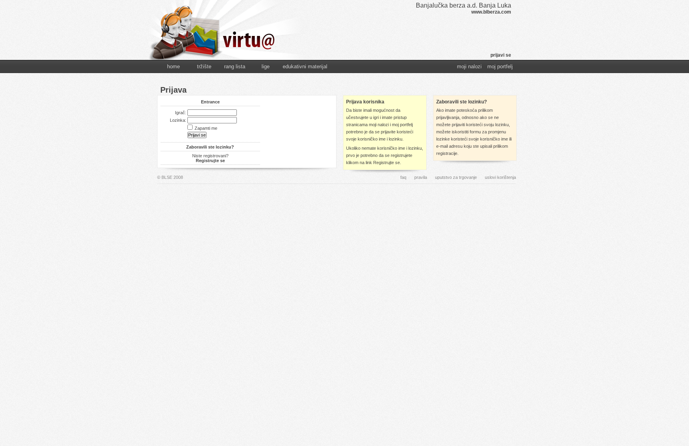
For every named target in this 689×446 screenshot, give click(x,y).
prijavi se (500, 55)
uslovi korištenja (500, 177)
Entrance (210, 101)
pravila (420, 177)
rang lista (234, 66)
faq (403, 177)
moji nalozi (469, 66)
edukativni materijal (305, 66)
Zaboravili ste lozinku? (210, 147)
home (173, 66)
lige (266, 66)
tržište (204, 66)
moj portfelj (500, 66)
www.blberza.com (491, 12)
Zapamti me (206, 128)
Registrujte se (210, 160)
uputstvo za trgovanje (456, 177)
